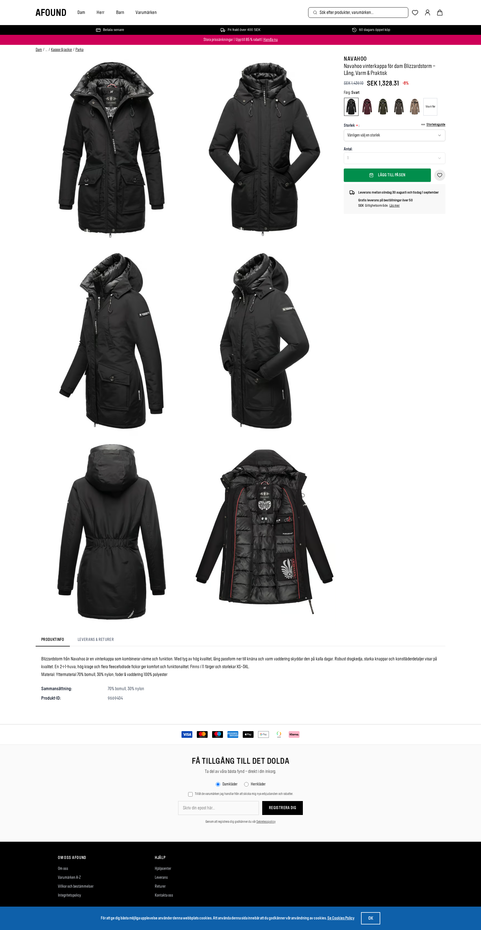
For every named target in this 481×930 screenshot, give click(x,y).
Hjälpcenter (163, 868)
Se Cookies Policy (340, 918)
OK (370, 918)
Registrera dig (282, 807)
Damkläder (229, 784)
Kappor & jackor (61, 49)
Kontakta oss (164, 895)
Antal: (348, 149)
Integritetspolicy (69, 895)
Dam (81, 12)
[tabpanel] (240, 678)
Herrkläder (258, 784)
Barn (120, 12)
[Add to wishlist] (439, 175)
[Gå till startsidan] (51, 12)
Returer (160, 886)
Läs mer (394, 205)
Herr (100, 12)
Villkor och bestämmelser (76, 886)
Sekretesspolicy (266, 822)
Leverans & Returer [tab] (96, 639)
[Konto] (427, 12)
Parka (79, 49)
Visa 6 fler (430, 106)
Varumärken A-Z (69, 877)
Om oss (63, 868)
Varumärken (146, 12)
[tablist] (77, 641)
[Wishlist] (415, 12)
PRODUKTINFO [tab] (52, 639)
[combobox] (358, 12)
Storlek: (351, 125)
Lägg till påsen (391, 175)
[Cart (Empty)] (439, 12)
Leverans (161, 877)
